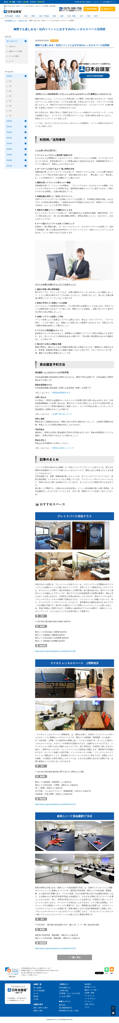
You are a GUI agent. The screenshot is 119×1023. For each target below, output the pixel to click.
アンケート (88, 1001)
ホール (35, 993)
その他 (35, 999)
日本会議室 (9, 16)
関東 (33, 16)
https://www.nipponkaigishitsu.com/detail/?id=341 (55, 804)
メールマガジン (90, 998)
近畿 (61, 16)
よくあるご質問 (64, 996)
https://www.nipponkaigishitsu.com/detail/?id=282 (55, 651)
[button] (12, 971)
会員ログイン (109, 9)
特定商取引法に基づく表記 (68, 1011)
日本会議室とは (64, 988)
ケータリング (89, 996)
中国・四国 (71, 16)
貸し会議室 (37, 988)
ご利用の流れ (64, 990)
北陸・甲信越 (44, 16)
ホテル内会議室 (39, 990)
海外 (96, 16)
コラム (86, 1007)
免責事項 (87, 984)
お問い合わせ (89, 1004)
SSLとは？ (12, 976)
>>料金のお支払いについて (62, 448)
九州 (81, 16)
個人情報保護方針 (65, 1008)
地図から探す (38, 1011)
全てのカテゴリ (12, 41)
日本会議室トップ (10, 20)
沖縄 (88, 16)
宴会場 (35, 996)
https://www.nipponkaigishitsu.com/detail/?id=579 (55, 948)
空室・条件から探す (40, 1008)
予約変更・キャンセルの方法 (69, 993)
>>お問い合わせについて (61, 414)
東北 (26, 16)
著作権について (90, 987)
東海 (54, 16)
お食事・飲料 (89, 993)
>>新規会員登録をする (60, 393)
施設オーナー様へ (91, 990)
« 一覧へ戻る (75, 957)
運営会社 (62, 1005)
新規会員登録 (92, 9)
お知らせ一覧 (22, 20)
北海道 (17, 16)
